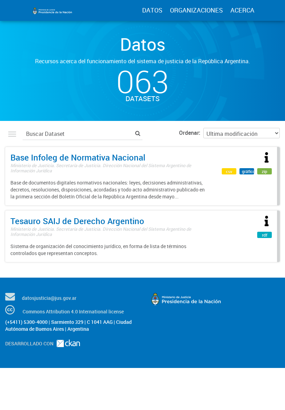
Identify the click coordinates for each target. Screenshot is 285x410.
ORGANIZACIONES (196, 10)
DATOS (152, 10)
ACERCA (242, 10)
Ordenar (189, 132)
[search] (137, 133)
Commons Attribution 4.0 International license (73, 311)
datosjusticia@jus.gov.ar (49, 298)
